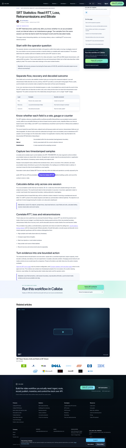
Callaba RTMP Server (17, 408)
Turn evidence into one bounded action (94, 44)
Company (81, 3)
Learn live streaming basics (96, 412)
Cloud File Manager (17, 419)
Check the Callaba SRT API (46, 175)
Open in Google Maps (75, 434)
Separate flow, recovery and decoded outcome (96, 26)
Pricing (99, 3)
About (14, 432)
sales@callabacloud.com (59, 431)
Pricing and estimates (96, 391)
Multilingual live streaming (44, 408)
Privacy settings (100, 444)
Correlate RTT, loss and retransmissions (95, 40)
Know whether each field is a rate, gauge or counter (95, 30)
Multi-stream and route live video (20, 410)
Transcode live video (17, 412)
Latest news (92, 405)
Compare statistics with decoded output (61, 266)
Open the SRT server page (23, 266)
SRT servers (66, 408)
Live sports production (43, 415)
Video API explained (94, 417)
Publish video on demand (18, 422)
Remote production (43, 410)
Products (45, 3)
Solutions (54, 3)
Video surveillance (42, 412)
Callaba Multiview (16, 415)
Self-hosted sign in (106, 391)
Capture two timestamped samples (94, 33)
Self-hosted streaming (43, 405)
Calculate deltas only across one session (95, 37)
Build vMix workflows (94, 410)
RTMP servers (67, 410)
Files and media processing (70, 417)
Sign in (106, 3)
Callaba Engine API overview (70, 405)
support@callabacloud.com (42, 431)
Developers (63, 3)
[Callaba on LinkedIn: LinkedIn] (86, 12)
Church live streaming (43, 417)
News (14, 434)
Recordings (66, 415)
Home (17, 8)
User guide (92, 408)
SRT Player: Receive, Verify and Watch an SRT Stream (32, 359)
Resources (72, 3)
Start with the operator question (93, 22)
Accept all (95, 440)
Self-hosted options (102, 387)
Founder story (16, 437)
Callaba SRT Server (17, 405)
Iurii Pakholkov (25, 20)
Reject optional (91, 444)
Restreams (66, 412)
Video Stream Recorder (18, 417)
